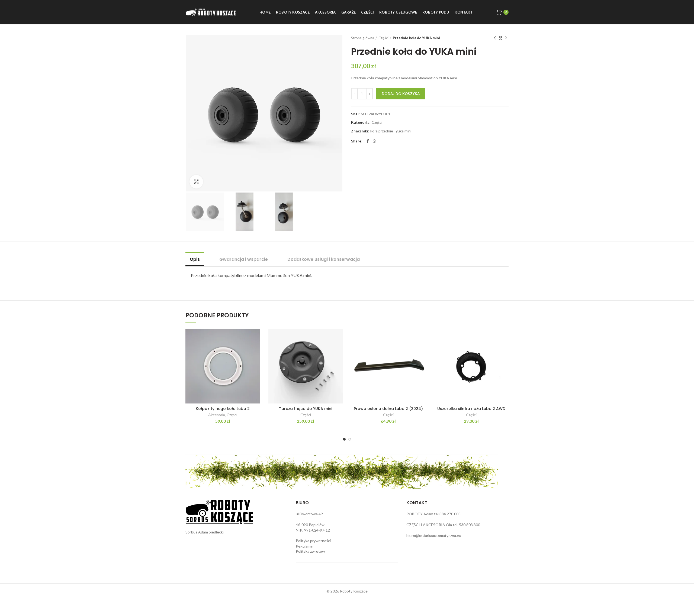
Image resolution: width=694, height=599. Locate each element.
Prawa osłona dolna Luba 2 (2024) (388, 408)
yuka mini (403, 131)
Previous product (495, 38)
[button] (256, 337)
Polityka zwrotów (310, 551)
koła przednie (381, 131)
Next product (506, 38)
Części (383, 38)
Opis (195, 259)
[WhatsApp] (374, 141)
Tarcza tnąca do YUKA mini (305, 408)
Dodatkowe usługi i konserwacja (323, 259)
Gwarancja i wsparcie (243, 259)
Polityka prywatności (313, 540)
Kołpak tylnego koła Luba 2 (223, 408)
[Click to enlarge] (196, 181)
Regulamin (304, 546)
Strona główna (362, 38)
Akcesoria (216, 414)
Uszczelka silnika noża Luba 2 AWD (471, 408)
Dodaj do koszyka (401, 94)
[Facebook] (368, 141)
